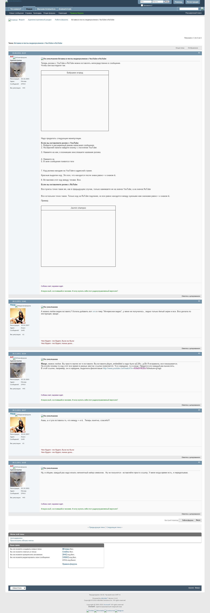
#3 (199, 353)
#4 (199, 410)
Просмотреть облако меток (22, 541)
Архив (191, 588)
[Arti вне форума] (18, 69)
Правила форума (69, 564)
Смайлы (65, 552)
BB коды (66, 549)
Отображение (193, 48)
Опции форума (49, 13)
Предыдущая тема (97, 527)
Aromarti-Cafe (65, 9)
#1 (199, 53)
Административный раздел (40, 20)
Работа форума (61, 20)
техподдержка (16, 538)
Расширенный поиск (194, 13)
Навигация (63, 13)
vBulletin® (104, 598)
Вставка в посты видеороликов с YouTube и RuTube (38, 43)
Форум (29, 9)
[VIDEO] (65, 557)
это (94, 311)
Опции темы (180, 48)
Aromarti (107, 605)
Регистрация (192, 2)
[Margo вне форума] (18, 316)
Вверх (198, 520)
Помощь (178, 2)
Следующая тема (114, 527)
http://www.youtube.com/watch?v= (118, 368)
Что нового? (15, 9)
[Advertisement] (105, 29)
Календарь (37, 13)
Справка (28, 13)
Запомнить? (147, 5)
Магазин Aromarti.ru (46, 9)
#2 (199, 301)
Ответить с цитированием (191, 296)
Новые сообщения (16, 13)
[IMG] (64, 555)
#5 (199, 462)
